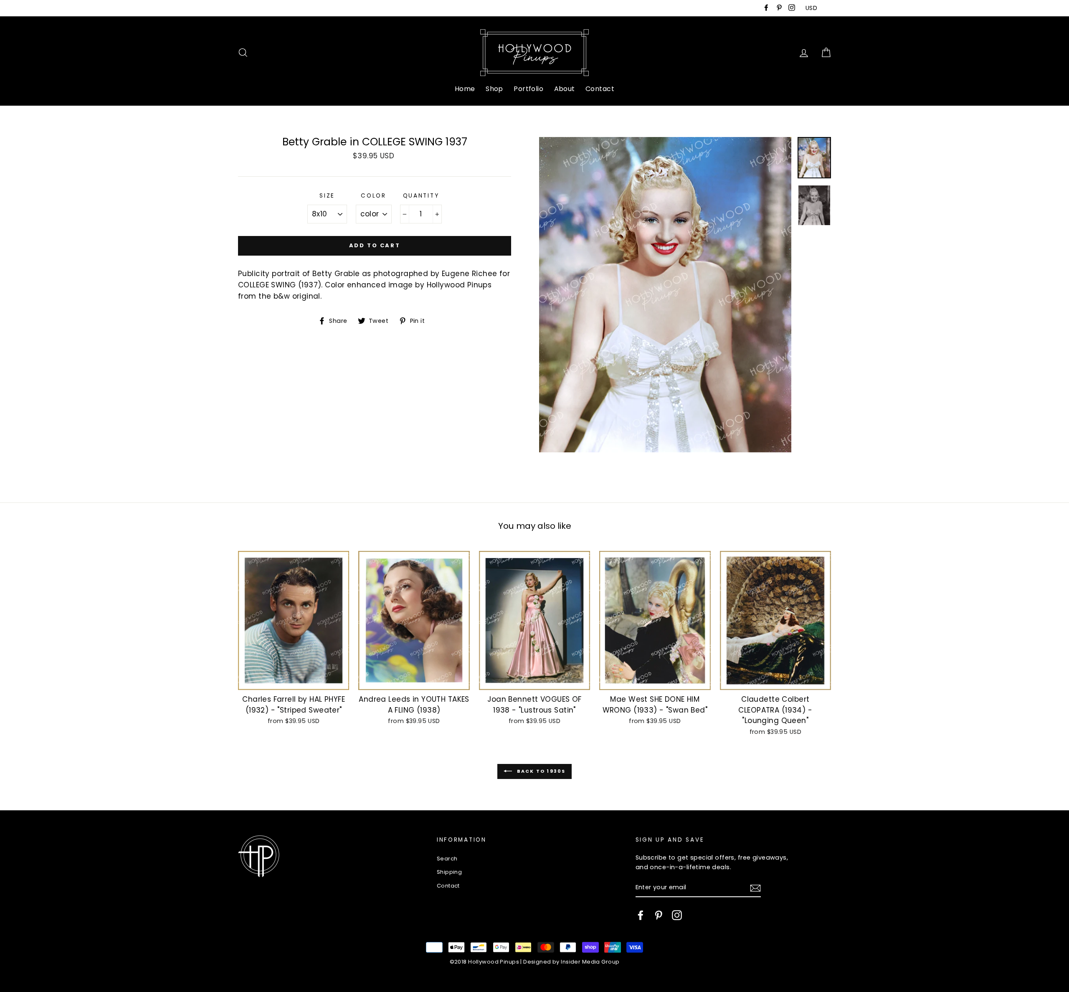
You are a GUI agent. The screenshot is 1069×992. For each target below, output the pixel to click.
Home (465, 89)
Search (447, 859)
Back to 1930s (540, 771)
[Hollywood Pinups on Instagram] (677, 915)
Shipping (449, 872)
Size (327, 196)
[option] (665, 294)
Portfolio (528, 89)
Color (373, 196)
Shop (494, 89)
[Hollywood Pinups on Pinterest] (659, 915)
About (564, 89)
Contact (599, 89)
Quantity (421, 196)
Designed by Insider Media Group (571, 962)
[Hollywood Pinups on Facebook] (641, 915)
